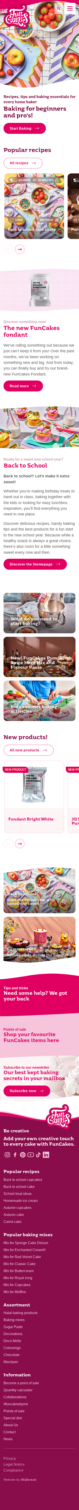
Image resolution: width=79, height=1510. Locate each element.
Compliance (13, 1470)
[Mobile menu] (69, 8)
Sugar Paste (13, 1327)
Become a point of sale (21, 1383)
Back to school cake (19, 1187)
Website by (20, 1479)
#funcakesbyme (16, 1404)
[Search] (58, 8)
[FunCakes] (17, 16)
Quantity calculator (18, 1390)
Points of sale (14, 1411)
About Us (11, 1425)
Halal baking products (21, 1313)
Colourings (12, 1348)
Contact (10, 1432)
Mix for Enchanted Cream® (25, 1250)
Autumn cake (14, 1215)
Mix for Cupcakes (17, 1285)
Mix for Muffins (15, 1292)
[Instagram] (7, 1155)
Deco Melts (12, 1341)
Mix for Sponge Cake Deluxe (26, 1243)
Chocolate (12, 1355)
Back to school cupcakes (23, 1180)
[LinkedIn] (46, 1155)
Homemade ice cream (21, 1201)
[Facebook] (15, 1155)
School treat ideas (18, 1194)
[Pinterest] (23, 1155)
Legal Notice (14, 1464)
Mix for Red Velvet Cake (22, 1257)
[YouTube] (30, 1155)
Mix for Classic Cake (20, 1264)
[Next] (19, 249)
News (8, 1439)
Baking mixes (14, 1320)
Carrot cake (13, 1222)
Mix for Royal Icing (18, 1278)
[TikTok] (38, 1155)
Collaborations (15, 1397)
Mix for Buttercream (19, 1271)
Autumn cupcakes (17, 1208)
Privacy (10, 1458)
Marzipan (11, 1362)
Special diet (13, 1418)
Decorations (13, 1334)
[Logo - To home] (58, 1118)
